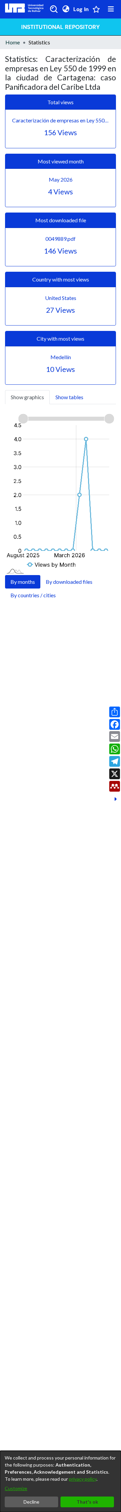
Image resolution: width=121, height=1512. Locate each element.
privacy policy (82, 1479)
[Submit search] (54, 9)
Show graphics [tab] (27, 397)
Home (12, 42)
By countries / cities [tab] (33, 595)
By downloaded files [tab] (69, 581)
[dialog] (60, 1481)
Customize (16, 1488)
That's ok (87, 1502)
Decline (31, 1502)
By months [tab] (22, 581)
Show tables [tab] (69, 397)
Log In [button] (81, 9)
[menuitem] (66, 9)
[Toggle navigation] (111, 9)
